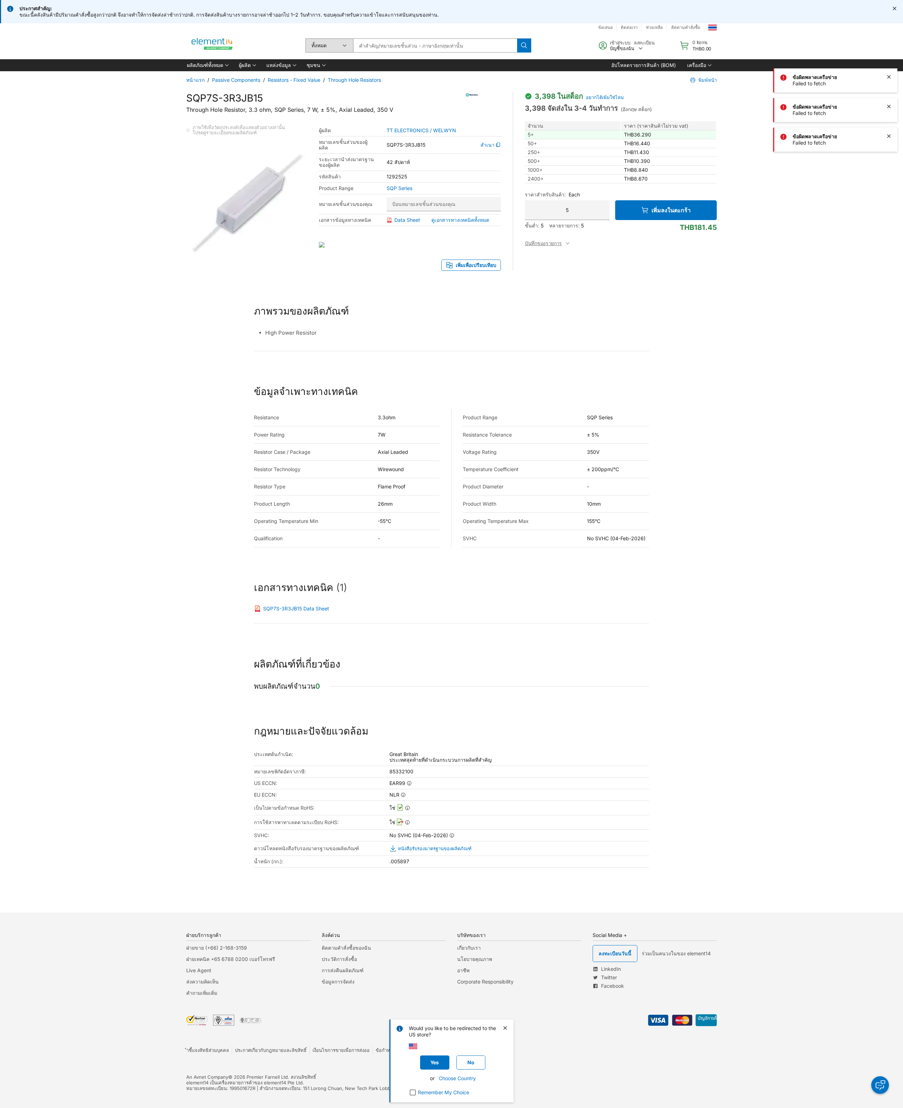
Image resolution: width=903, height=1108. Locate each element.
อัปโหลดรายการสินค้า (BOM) (643, 65)
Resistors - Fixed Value (294, 80)
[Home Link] (212, 45)
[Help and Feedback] (880, 1085)
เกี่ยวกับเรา (469, 948)
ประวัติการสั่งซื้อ (339, 959)
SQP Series (399, 188)
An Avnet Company (207, 1077)
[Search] (524, 45)
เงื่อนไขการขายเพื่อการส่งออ (341, 1050)
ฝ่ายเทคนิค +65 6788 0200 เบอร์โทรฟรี (230, 959)
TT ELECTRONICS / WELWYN (421, 130)
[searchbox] (435, 45)
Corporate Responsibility (485, 982)
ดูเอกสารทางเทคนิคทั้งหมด (460, 220)
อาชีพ (463, 970)
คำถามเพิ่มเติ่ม (201, 993)
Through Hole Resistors (354, 80)
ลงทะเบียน (644, 42)
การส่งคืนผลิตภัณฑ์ (343, 970)
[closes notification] (894, 8)
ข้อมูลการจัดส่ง (338, 982)
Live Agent (198, 970)
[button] (207, 65)
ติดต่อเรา (629, 27)
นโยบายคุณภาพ (474, 959)
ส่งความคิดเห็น (202, 982)
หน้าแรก (195, 80)
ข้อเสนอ (605, 27)
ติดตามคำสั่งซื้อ (685, 27)
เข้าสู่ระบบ (620, 42)
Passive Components (236, 80)
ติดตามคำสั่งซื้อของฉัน (346, 948)
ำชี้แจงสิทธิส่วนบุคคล (207, 1050)
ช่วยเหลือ (654, 27)
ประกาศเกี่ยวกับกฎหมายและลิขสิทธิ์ (271, 1050)
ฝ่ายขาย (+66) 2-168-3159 (216, 948)
